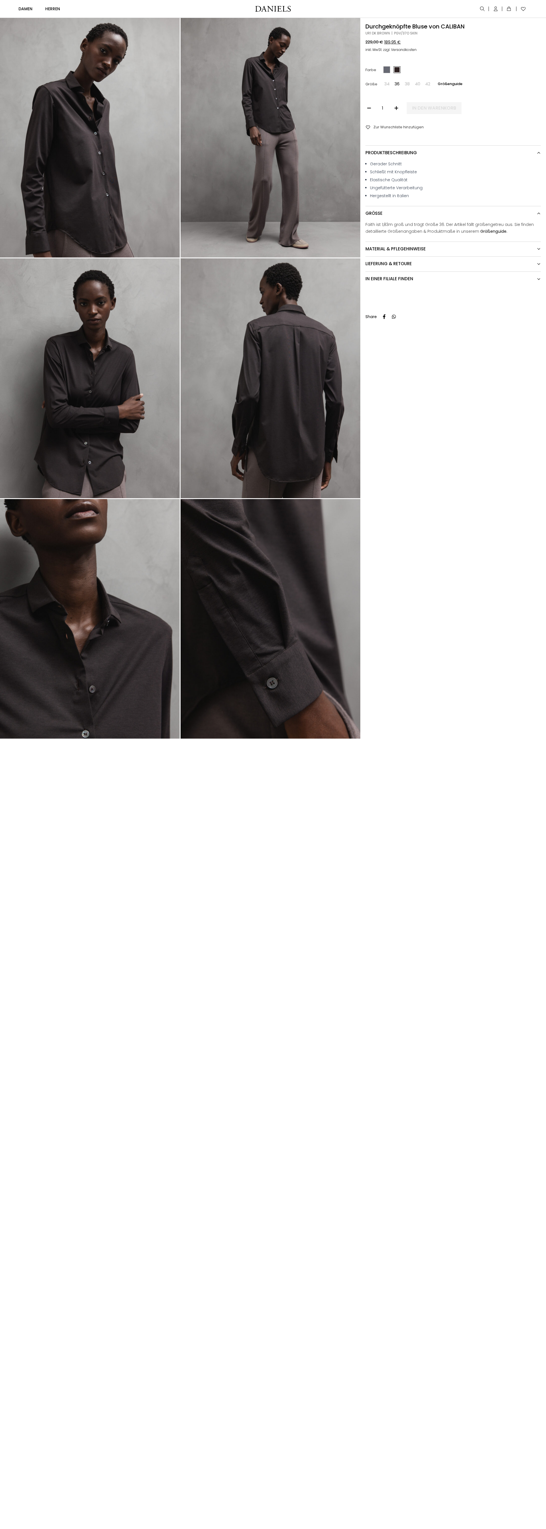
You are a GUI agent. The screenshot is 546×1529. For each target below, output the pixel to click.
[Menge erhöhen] (396, 108)
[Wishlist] (522, 9)
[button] (386, 84)
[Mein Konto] (496, 9)
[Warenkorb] (510, 9)
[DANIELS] (273, 9)
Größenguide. (493, 231)
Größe (371, 84)
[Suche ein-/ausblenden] (482, 9)
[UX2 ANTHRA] (387, 70)
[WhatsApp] (394, 316)
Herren (52, 9)
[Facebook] (384, 316)
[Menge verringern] (369, 108)
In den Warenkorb (434, 108)
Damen (25, 9)
